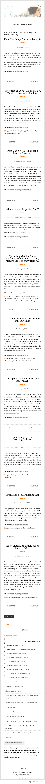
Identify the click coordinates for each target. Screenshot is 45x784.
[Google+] (19, 779)
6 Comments (11, 485)
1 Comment (10, 309)
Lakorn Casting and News (19, 71)
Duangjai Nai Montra (28, 131)
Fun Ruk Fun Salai (19, 361)
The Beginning (10, 707)
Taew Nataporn (32, 301)
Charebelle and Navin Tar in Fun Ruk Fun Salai (22, 319)
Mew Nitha (21, 528)
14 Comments (11, 428)
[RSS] (25, 779)
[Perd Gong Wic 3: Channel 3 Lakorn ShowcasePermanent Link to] (22, 158)
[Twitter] (22, 779)
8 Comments (11, 247)
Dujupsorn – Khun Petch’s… (23, 677)
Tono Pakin (16, 133)
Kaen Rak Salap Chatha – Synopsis (22, 39)
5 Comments (11, 141)
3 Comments (11, 81)
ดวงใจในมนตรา (15, 131)
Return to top (22, 768)
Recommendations (26, 24)
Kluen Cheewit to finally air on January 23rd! (22, 547)
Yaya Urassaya (32, 597)
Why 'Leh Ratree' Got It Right (14, 716)
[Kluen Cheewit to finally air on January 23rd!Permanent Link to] (22, 552)
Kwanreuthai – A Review (22, 657)
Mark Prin (24, 597)
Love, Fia (38, 641)
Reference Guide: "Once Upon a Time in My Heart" (21, 702)
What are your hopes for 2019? (22, 209)
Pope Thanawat (10, 301)
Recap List (16, 24)
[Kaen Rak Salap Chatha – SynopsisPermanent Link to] (22, 44)
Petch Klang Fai (30, 528)
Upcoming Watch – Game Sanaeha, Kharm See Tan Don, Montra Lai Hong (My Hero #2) (22, 258)
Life (29, 190)
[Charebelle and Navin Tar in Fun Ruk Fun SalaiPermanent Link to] (23, 325)
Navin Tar (29, 361)
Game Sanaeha (22, 296)
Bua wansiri (15, 358)
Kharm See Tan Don (20, 298)
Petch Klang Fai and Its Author (22, 495)
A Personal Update (11, 712)
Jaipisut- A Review (20, 653)
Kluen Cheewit (15, 597)
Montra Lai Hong (33, 298)
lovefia (22, 42)
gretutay (10, 653)
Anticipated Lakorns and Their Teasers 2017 (22, 379)
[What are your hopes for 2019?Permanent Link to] (22, 214)
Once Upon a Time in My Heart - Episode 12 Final (21, 721)
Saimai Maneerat (21, 301)
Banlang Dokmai (16, 475)
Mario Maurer (27, 475)
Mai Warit (14, 528)
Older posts (9, 616)
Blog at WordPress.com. (22, 775)
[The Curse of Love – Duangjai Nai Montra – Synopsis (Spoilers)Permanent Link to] (22, 97)
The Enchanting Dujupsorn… (27, 649)
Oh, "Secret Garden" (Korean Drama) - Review (20, 733)
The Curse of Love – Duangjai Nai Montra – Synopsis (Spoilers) (22, 91)
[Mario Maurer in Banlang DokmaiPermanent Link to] (22, 444)
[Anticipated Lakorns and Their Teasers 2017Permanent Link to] (22, 385)
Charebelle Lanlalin (25, 358)
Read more (34, 81)
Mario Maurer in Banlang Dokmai (22, 438)
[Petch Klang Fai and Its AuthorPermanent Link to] (22, 499)
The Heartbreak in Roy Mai (14, 686)
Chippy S (14, 296)
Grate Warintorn (32, 296)
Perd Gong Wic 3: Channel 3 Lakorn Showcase (22, 152)
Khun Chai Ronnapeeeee (13, 691)
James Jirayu (9, 298)
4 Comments (11, 200)
